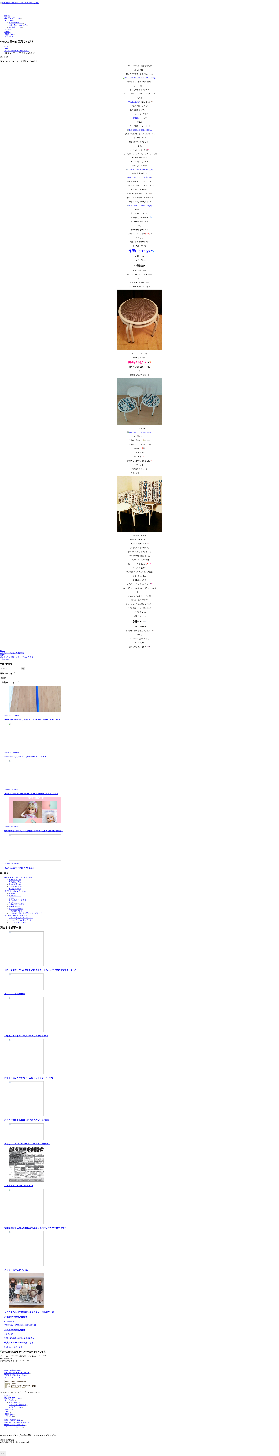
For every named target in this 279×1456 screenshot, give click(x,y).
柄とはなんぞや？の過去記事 (139, 177)
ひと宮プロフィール (12, 18)
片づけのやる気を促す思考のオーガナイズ (25, 913)
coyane (11, 898)
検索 (22, 669)
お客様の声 (8, 29)
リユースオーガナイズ (17, 25)
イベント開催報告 (16, 909)
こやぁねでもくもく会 (17, 900)
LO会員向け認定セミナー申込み (16, 1373)
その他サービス (15, 27)
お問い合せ (8, 36)
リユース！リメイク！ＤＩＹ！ (21, 918)
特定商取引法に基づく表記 (14, 1375)
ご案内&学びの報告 (16, 904)
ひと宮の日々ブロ (16, 886)
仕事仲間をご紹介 (16, 911)
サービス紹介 (9, 20)
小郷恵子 (136, 118)
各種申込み (8, 34)
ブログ (7, 32)
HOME (7, 16)
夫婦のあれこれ (15, 882)
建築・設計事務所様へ (13, 1370)
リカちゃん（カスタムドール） (21, 920)
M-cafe (11, 902)
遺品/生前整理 (14, 906)
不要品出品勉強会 (133, 102)
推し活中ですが (15, 889)
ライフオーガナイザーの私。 (15, 891)
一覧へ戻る (4, 659)
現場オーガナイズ (16, 23)
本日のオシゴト (15, 896)
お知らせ (12, 893)
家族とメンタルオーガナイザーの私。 (19, 877)
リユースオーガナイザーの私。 (16, 51)
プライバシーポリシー (13, 1377)
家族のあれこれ (15, 880)
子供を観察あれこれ (16, 884)
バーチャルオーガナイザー (19, 922)
